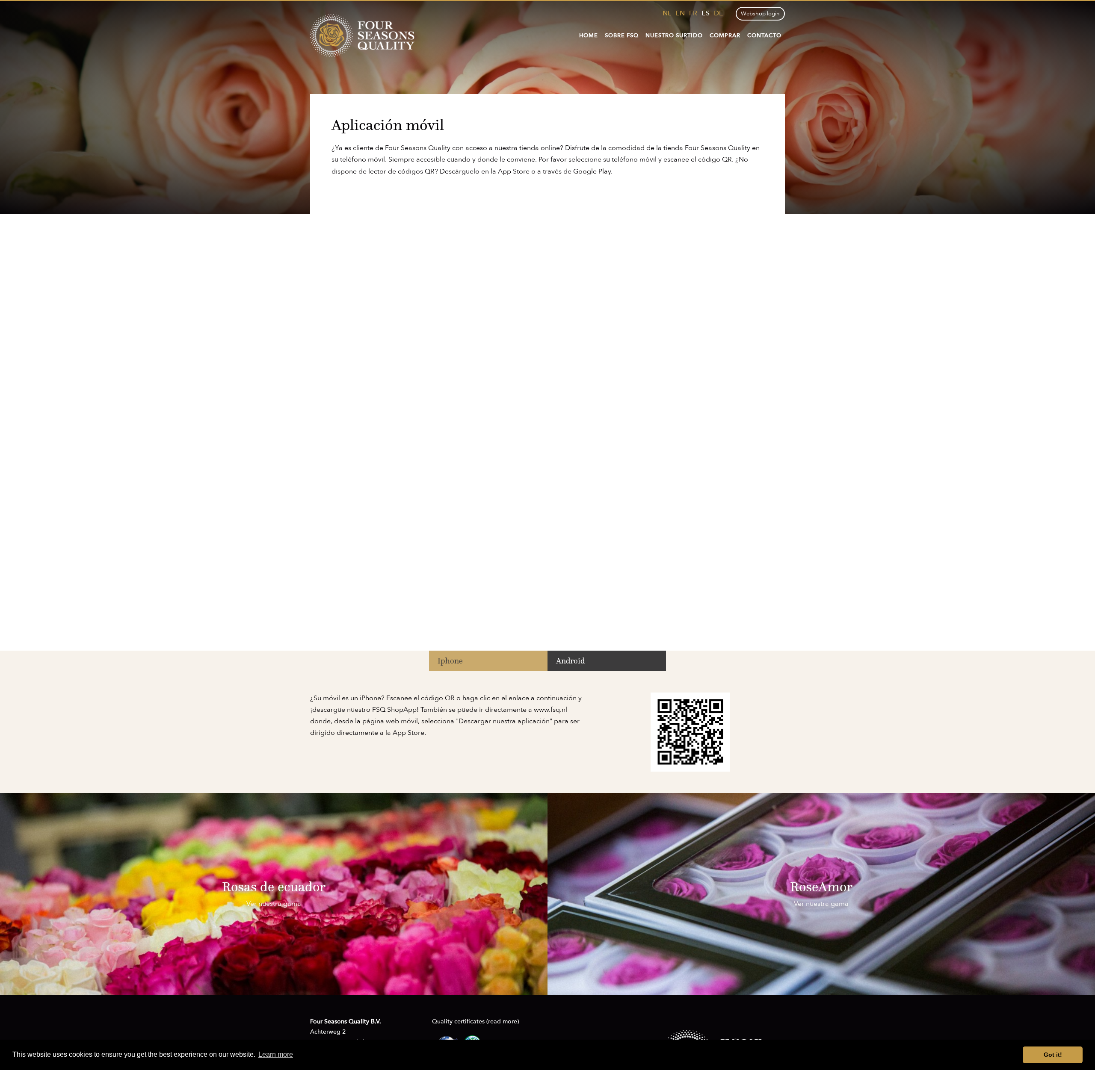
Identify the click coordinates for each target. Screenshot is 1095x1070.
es (705, 13)
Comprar (725, 35)
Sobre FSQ (622, 35)
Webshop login (760, 14)
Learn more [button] (275, 1054)
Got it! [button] (1053, 1054)
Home (588, 35)
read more (502, 1021)
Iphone (450, 661)
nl (667, 13)
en (680, 13)
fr (693, 13)
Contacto (764, 35)
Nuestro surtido (674, 35)
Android (570, 661)
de (718, 13)
